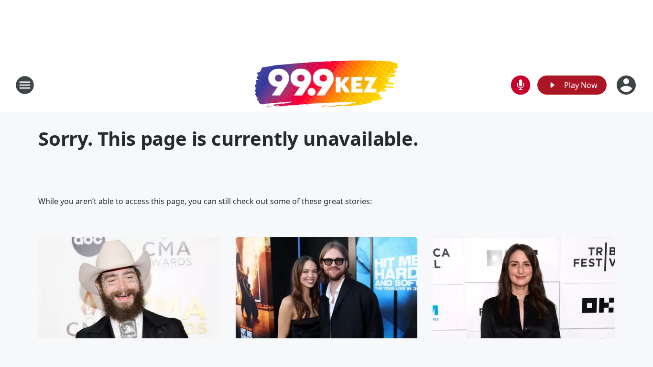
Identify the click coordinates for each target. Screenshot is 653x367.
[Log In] (627, 85)
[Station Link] (326, 85)
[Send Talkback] (520, 85)
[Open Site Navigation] (24, 85)
